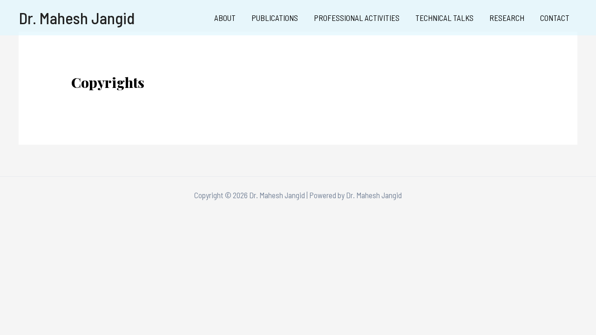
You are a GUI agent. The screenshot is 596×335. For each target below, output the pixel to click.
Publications (274, 17)
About (225, 17)
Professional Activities (357, 17)
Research (506, 17)
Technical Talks (444, 17)
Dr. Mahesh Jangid (77, 17)
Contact (554, 17)
